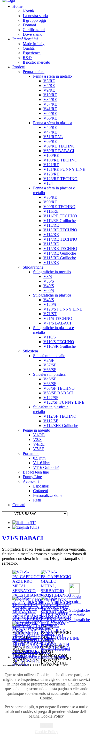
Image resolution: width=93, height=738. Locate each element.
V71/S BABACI (22, 538)
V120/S (47, 633)
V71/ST (47, 643)
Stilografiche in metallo (79, 612)
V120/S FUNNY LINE (60, 638)
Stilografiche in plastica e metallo (39, 657)
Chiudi (46, 725)
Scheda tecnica (75, 599)
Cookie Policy (46, 731)
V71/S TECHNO (55, 647)
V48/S (46, 629)
